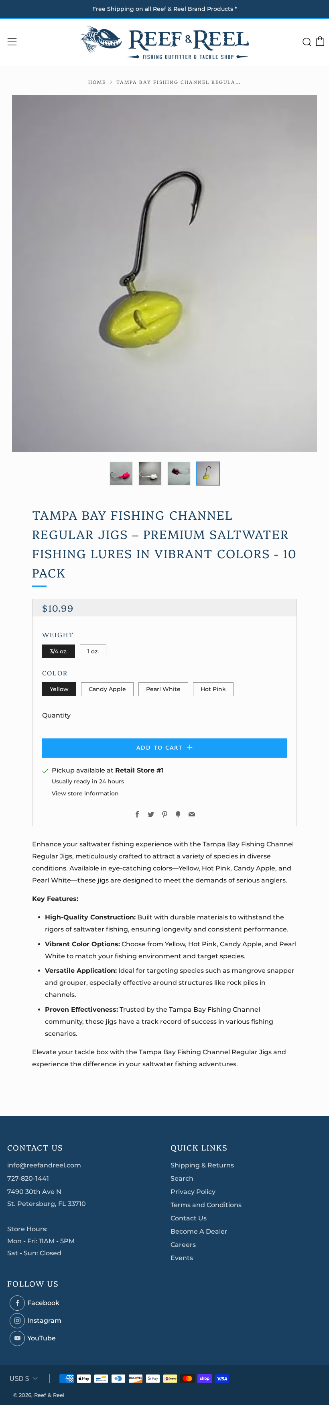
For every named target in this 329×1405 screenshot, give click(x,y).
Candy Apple (107, 689)
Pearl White (163, 689)
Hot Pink (213, 689)
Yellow (59, 689)
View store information (85, 793)
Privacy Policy (193, 1192)
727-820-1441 (28, 1178)
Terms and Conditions (206, 1205)
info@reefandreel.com (44, 1165)
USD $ (19, 1378)
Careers (183, 1244)
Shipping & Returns (202, 1165)
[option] (164, 273)
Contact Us (189, 1218)
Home (97, 81)
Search (182, 1178)
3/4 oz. (58, 651)
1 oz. (93, 651)
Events (182, 1258)
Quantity (56, 715)
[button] (121, 474)
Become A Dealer (199, 1231)
